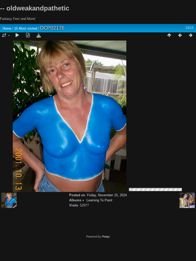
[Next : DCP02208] (190, 35)
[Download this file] (38, 35)
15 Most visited (25, 28)
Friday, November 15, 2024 (107, 195)
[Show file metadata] (27, 35)
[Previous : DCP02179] (180, 35)
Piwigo (106, 236)
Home (7, 28)
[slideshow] (17, 35)
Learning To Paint (99, 200)
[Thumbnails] (169, 35)
